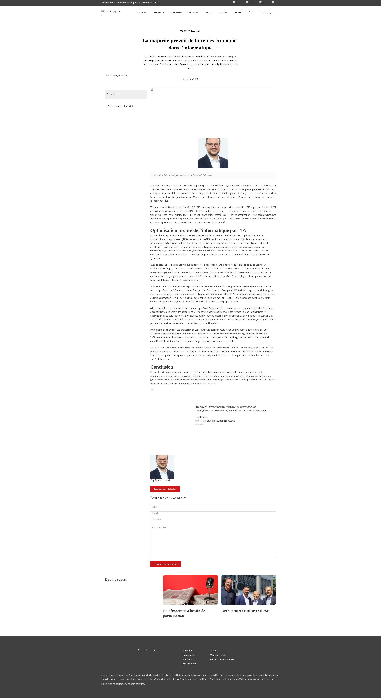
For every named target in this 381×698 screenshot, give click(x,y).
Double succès (116, 579)
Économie (196, 31)
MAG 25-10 (185, 31)
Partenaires (177, 12)
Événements (192, 12)
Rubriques (141, 12)
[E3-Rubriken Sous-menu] (149, 12)
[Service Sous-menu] (214, 12)
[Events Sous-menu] (201, 12)
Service (208, 12)
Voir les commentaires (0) (120, 106)
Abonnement (189, 663)
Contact (214, 650)
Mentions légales (218, 654)
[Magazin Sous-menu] (230, 12)
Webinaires (188, 659)
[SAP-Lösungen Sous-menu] (168, 12)
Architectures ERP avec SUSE (245, 611)
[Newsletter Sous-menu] (244, 12)
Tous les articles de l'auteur (165, 489)
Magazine (222, 12)
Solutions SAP (159, 12)
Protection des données (222, 659)
